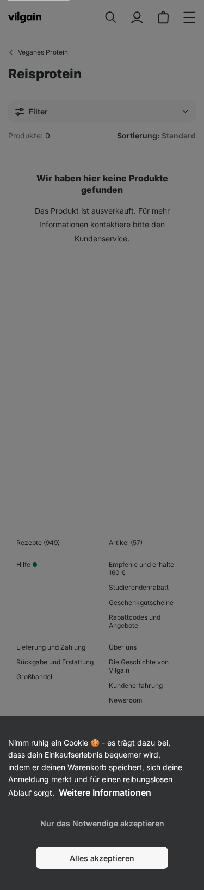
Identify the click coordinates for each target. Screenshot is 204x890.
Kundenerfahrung (136, 685)
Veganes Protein (43, 52)
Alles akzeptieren (102, 858)
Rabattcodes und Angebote (134, 621)
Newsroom (126, 700)
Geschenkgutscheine (141, 602)
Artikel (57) (126, 542)
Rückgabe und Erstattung (55, 662)
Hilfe (23, 564)
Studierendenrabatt (139, 587)
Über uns (123, 647)
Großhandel (34, 677)
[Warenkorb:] (163, 17)
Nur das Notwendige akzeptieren (102, 823)
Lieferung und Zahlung (50, 647)
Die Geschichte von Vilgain (139, 666)
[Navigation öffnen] (189, 17)
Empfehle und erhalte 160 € (141, 568)
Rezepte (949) (38, 542)
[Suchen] (111, 17)
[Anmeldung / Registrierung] (137, 17)
